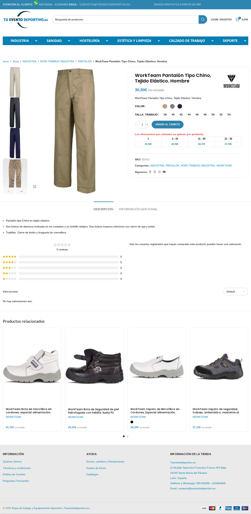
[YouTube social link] (164, 171)
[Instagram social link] (159, 171)
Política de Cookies (14, 474)
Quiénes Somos (12, 461)
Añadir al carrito (167, 124)
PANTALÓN (85, 61)
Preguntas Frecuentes (16, 480)
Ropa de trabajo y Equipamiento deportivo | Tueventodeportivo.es (50, 508)
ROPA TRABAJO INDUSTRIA (57, 61)
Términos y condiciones (17, 468)
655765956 (203, 483)
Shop (16, 61)
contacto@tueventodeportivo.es (197, 488)
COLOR (139, 106)
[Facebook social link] (150, 171)
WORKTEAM (224, 165)
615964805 (219, 483)
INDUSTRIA (29, 61)
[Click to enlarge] (34, 186)
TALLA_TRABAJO (146, 114)
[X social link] (154, 171)
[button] (9, 191)
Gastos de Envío (96, 468)
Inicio (6, 61)
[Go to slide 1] (124, 436)
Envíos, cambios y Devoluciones (105, 461)
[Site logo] (25, 19)
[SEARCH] (203, 19)
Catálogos (92, 474)
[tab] (103, 207)
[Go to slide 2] (127, 436)
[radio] (165, 106)
